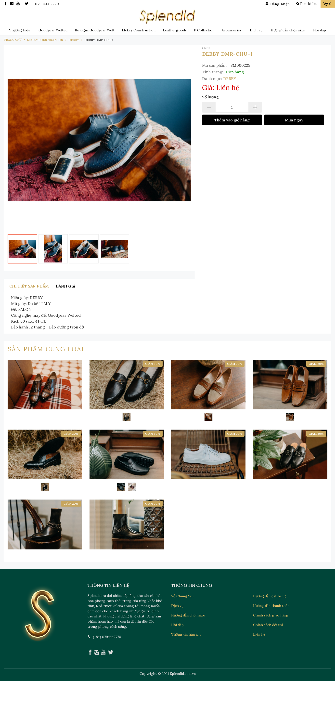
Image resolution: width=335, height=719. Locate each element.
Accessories (232, 30)
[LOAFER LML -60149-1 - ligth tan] (208, 417)
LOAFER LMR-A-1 (127, 391)
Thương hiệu (19, 30)
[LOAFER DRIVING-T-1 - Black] (121, 487)
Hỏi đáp (319, 30)
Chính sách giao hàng (270, 615)
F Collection (204, 30)
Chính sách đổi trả (268, 625)
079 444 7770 (47, 4)
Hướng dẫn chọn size (288, 30)
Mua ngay (294, 120)
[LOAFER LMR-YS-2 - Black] (45, 487)
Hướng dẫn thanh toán (271, 605)
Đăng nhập (279, 4)
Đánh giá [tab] (65, 286)
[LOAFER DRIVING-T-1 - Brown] (132, 487)
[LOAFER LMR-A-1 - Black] (126, 417)
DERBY (229, 78)
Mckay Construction (138, 30)
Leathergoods (175, 30)
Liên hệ (259, 634)
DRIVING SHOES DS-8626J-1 (290, 391)
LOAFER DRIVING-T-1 (127, 461)
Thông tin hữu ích (186, 634)
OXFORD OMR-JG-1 (45, 384)
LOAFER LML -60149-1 (208, 391)
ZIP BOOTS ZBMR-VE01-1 (45, 524)
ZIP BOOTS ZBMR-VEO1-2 (127, 524)
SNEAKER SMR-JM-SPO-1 (208, 454)
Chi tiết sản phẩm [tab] (29, 286)
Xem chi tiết (44, 406)
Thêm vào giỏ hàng (232, 120)
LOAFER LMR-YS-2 (45, 461)
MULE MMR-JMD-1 (290, 454)
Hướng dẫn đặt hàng (269, 596)
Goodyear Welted (53, 30)
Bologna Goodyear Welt (95, 30)
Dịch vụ (256, 30)
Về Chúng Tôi (182, 596)
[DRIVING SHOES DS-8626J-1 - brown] (290, 417)
